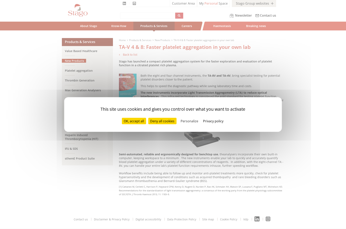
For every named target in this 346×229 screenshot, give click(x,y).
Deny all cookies (162, 121)
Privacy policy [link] (213, 121)
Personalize (189, 121)
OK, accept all (134, 121)
